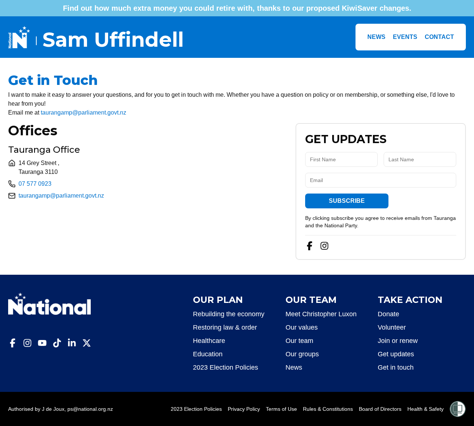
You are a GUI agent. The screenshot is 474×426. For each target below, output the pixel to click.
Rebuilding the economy (228, 314)
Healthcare (209, 340)
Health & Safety (425, 409)
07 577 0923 (35, 184)
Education (208, 354)
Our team (299, 340)
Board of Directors (380, 409)
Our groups (302, 354)
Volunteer (392, 327)
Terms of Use (281, 409)
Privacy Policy (244, 409)
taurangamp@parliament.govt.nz (83, 112)
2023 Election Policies (225, 367)
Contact (439, 37)
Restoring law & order (225, 327)
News (376, 37)
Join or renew (398, 340)
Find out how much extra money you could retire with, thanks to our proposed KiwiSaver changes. (237, 8)
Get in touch (396, 367)
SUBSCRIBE (347, 201)
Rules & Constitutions (328, 409)
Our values (302, 327)
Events (405, 37)
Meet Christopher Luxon (321, 314)
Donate (388, 314)
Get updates (396, 354)
